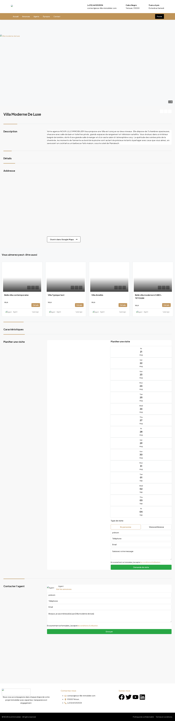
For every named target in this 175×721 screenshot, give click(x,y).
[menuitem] (151, 16)
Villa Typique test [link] (56, 295)
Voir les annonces (64, 589)
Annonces (26, 16)
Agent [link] (15, 312)
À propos (46, 16)
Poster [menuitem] (159, 16)
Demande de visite (141, 567)
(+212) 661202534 (95, 5)
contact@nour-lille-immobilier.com (102, 8)
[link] (22, 277)
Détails (36, 305)
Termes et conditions (164, 717)
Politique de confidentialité (143, 717)
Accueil (15, 16)
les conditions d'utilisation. (150, 562)
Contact (57, 16)
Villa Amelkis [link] (97, 295)
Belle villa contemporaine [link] (16, 295)
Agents (36, 16)
